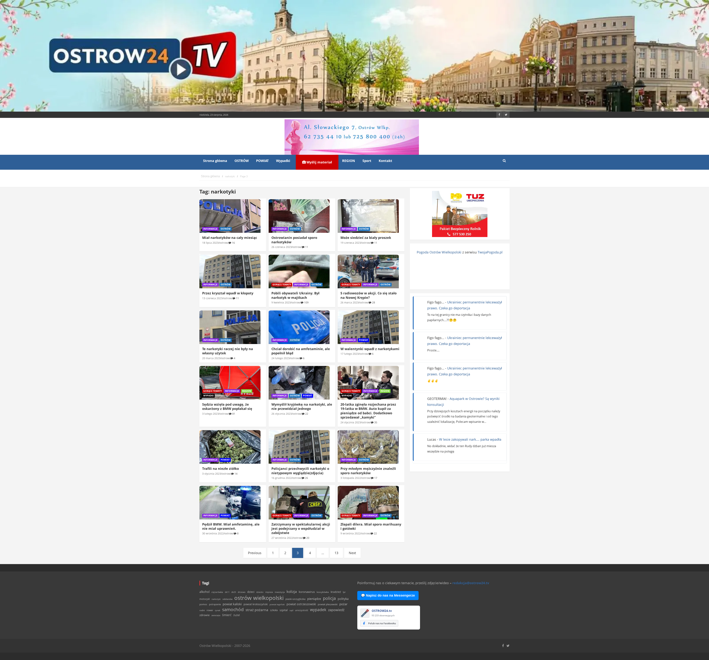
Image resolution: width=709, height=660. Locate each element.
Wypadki (283, 160)
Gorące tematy (282, 284)
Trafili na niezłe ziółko (220, 468)
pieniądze (314, 599)
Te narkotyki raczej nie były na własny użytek (227, 351)
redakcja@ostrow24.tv (470, 583)
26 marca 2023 (349, 302)
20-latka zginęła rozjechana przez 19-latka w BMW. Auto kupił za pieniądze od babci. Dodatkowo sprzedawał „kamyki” (368, 410)
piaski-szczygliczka (295, 599)
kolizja (292, 591)
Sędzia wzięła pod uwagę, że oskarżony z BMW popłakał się (227, 406)
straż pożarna (257, 609)
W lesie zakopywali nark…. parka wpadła (470, 439)
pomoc (203, 604)
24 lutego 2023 (280, 358)
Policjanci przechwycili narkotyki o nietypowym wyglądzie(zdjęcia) (300, 470)
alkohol (204, 592)
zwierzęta (215, 615)
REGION (348, 160)
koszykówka (323, 592)
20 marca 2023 (211, 358)
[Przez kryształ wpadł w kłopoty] (230, 271)
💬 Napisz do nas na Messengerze (388, 595)
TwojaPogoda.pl (490, 252)
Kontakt (385, 160)
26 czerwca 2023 (281, 247)
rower (210, 610)
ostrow (223, 242)
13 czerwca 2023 (212, 298)
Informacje (210, 228)
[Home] (210, 176)
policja (329, 598)
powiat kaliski (232, 604)
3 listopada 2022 (350, 478)
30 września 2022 (213, 533)
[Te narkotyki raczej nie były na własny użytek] (230, 327)
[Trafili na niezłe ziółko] (230, 447)
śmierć (227, 615)
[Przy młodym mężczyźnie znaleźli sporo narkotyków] (368, 447)
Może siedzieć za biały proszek (365, 237)
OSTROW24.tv (382, 611)
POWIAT (262, 160)
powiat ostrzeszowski (301, 604)
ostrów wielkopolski (259, 598)
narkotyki (216, 599)
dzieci (250, 592)
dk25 (233, 592)
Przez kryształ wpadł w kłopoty (227, 293)
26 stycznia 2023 (281, 413)
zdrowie (204, 615)
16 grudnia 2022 (281, 478)
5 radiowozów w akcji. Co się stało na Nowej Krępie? (368, 295)
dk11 (227, 592)
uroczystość (301, 610)
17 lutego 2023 (349, 353)
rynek (217, 610)
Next (352, 553)
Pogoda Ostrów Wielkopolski (439, 252)
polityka (343, 599)
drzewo (241, 591)
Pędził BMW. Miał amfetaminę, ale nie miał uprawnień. (231, 526)
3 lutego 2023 (210, 413)
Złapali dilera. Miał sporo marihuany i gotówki (370, 526)
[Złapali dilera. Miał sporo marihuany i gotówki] (368, 502)
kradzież (336, 592)
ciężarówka (217, 592)
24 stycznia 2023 (350, 422)
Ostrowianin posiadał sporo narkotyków (294, 239)
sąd (291, 610)
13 (336, 553)
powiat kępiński (277, 604)
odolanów (227, 599)
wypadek (318, 609)
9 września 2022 (350, 533)
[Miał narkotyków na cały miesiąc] (230, 216)
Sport (366, 160)
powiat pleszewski (328, 604)
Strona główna (215, 160)
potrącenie (215, 604)
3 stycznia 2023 (211, 473)
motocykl (204, 599)
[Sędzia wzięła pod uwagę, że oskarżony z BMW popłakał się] (230, 383)
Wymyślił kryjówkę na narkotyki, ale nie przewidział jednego (301, 406)
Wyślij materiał (319, 162)
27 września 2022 (282, 538)
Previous (254, 553)
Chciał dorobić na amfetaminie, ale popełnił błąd (300, 351)
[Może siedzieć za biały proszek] (368, 216)
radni (202, 610)
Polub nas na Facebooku (382, 623)
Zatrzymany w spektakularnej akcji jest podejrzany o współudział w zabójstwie (300, 528)
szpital (284, 610)
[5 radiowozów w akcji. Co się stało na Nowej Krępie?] (368, 271)
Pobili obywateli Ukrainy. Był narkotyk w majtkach (295, 295)
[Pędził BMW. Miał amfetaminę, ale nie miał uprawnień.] (230, 502)
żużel (236, 615)
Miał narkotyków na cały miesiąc (229, 237)
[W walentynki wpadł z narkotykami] (368, 327)
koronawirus (307, 592)
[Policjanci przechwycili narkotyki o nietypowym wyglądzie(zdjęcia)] (299, 447)
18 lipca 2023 (210, 242)
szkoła (274, 610)
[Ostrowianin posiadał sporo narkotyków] (299, 216)
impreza (269, 592)
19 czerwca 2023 (350, 242)
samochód (233, 609)
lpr (344, 592)
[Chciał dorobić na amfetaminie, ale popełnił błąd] (299, 327)
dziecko (259, 592)
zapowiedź (336, 610)
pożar (343, 604)
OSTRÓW (241, 160)
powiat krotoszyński (256, 604)
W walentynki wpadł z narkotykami (369, 349)
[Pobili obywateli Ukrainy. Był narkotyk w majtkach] (299, 271)
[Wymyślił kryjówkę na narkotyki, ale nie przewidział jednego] (299, 383)
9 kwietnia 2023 (281, 302)
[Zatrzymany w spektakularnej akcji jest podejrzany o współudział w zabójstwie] (299, 502)
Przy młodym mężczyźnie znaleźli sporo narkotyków (368, 470)
